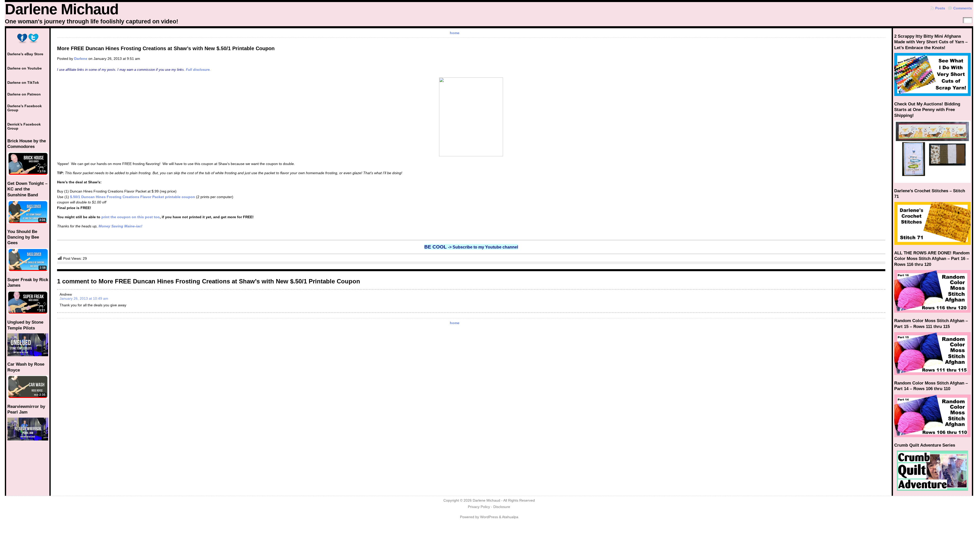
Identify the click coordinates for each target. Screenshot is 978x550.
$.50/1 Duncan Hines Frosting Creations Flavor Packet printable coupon (132, 197)
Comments (962, 8)
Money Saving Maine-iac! (120, 226)
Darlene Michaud (61, 9)
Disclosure (501, 507)
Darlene (80, 59)
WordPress (489, 517)
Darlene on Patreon (24, 94)
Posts (940, 8)
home (454, 33)
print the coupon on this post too (130, 217)
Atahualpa (510, 517)
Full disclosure (198, 70)
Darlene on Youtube (24, 68)
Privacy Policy (479, 507)
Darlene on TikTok (23, 82)
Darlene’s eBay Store (25, 54)
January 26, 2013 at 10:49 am (84, 298)
